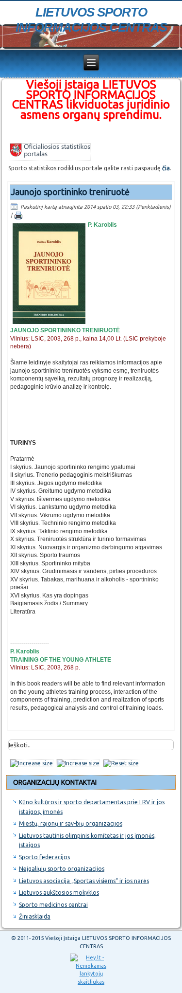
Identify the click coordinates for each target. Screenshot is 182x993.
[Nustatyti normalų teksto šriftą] (121, 763)
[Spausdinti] (18, 215)
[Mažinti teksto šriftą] (78, 763)
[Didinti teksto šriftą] (31, 763)
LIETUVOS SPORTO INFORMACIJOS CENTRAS (91, 20)
